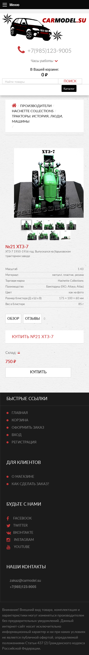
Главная (20, 413)
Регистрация (24, 442)
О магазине (23, 476)
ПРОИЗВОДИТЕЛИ (36, 106)
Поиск (70, 81)
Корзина (20, 420)
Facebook (22, 518)
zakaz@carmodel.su (25, 580)
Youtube (21, 547)
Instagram (23, 540)
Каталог (69, 88)
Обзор (13, 318)
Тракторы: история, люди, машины (37, 119)
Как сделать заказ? (30, 484)
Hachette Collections (33, 111)
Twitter (20, 525)
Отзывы (32, 318)
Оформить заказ (28, 427)
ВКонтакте (23, 532)
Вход (17, 435)
